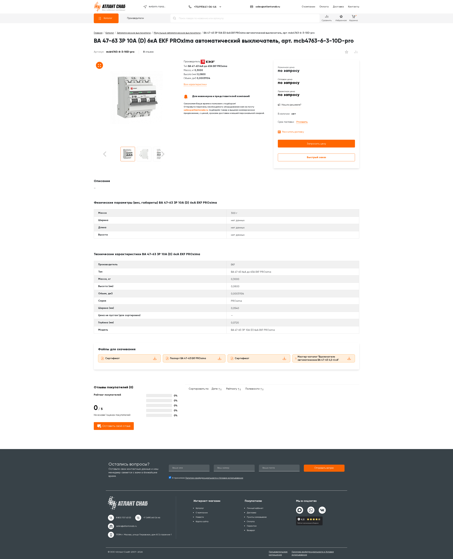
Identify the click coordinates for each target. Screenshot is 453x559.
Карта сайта (202, 521)
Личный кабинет (255, 508)
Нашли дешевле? (291, 104)
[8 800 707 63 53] (119, 518)
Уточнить (302, 122)
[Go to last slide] (111, 154)
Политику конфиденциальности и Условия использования (214, 478)
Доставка (338, 6)
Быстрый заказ (316, 157)
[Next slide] (162, 154)
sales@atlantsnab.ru (268, 6)
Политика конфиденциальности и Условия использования (313, 553)
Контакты (353, 6)
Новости (200, 517)
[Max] (299, 510)
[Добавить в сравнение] (346, 51)
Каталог (108, 18)
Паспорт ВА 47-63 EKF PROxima (188, 358)
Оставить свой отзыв (116, 426)
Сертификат (112, 358)
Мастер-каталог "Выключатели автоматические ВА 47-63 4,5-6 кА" (318, 358)
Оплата (324, 6)
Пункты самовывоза (257, 517)
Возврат (251, 530)
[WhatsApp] (310, 509)
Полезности (252, 388)
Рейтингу (231, 388)
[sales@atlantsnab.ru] (122, 526)
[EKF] (208, 61)
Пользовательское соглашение (278, 553)
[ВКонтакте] (322, 509)
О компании (308, 6)
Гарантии (252, 526)
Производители (135, 18)
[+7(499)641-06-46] (204, 6)
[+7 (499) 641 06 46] (147, 518)
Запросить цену (316, 143)
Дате (215, 388)
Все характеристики (195, 84)
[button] (128, 154)
